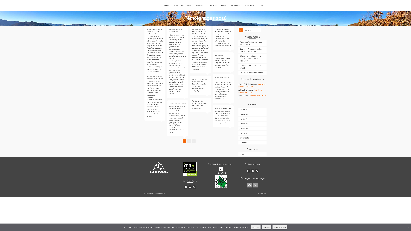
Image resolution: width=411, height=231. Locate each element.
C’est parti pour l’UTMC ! (252, 96)
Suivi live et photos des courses (252, 72)
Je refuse (266, 227)
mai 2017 (243, 119)
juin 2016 (243, 133)
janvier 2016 (244, 138)
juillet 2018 (244, 114)
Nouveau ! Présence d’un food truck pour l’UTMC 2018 (251, 50)
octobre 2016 (244, 123)
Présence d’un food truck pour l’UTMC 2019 (251, 43)
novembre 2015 (245, 142)
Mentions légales (280, 227)
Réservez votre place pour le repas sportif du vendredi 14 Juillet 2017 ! (250, 58)
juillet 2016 (244, 128)
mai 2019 (243, 109)
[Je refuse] (408, 227)
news (242, 154)
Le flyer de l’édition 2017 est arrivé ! (250, 66)
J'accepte (255, 227)
